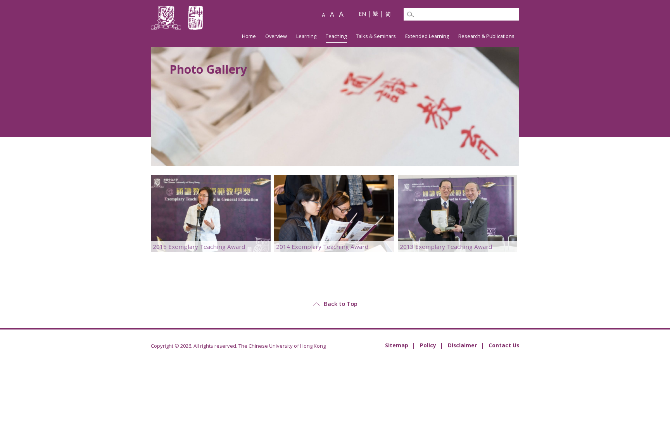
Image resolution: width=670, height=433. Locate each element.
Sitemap (396, 345)
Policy (428, 345)
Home (249, 36)
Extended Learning (427, 36)
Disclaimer (462, 345)
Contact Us (504, 345)
